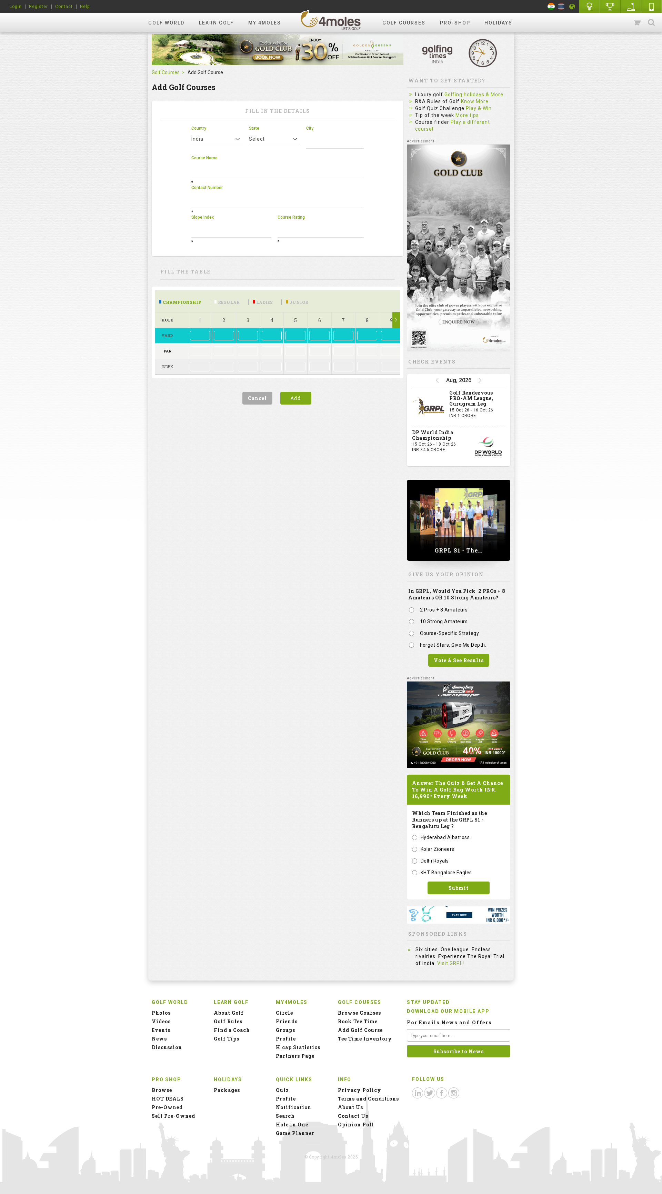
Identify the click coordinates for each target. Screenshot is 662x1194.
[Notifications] (572, 6)
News (159, 1038)
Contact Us (353, 1116)
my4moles (331, 20)
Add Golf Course (360, 1030)
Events (161, 1030)
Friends (287, 1021)
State (254, 128)
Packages (227, 1090)
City (309, 128)
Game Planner (295, 1133)
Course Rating (291, 217)
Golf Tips (226, 1038)
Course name (204, 158)
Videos (161, 1021)
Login (16, 6)
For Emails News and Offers (449, 1022)
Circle (284, 1012)
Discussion (167, 1047)
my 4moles (264, 23)
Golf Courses (403, 23)
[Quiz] (589, 6)
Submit (459, 888)
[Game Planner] (631, 6)
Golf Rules (228, 1021)
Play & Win (479, 108)
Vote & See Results (459, 660)
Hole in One (610, 6)
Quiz (282, 1090)
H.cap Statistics (298, 1047)
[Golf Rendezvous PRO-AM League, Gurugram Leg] (429, 407)
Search (651, 23)
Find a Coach (232, 1030)
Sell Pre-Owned (173, 1116)
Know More (475, 101)
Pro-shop (455, 23)
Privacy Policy (359, 1090)
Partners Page (295, 1056)
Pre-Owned (167, 1107)
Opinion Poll (356, 1124)
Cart (638, 23)
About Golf (229, 1012)
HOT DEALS (168, 1098)
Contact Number (207, 187)
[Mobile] (651, 6)
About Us (350, 1107)
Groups (285, 1030)
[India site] (551, 6)
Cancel (257, 398)
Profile (286, 1038)
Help (85, 6)
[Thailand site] (561, 6)
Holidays (498, 23)
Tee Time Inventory (365, 1038)
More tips (467, 115)
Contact (64, 6)
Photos (161, 1012)
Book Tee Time (358, 1021)
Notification (293, 1107)
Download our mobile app (448, 1011)
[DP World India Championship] (488, 447)
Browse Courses (359, 1012)
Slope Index (202, 217)
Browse (162, 1090)
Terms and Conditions (368, 1098)
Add (295, 398)
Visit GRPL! (450, 963)
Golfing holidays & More (473, 94)
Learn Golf (216, 23)
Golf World (166, 23)
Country (198, 128)
